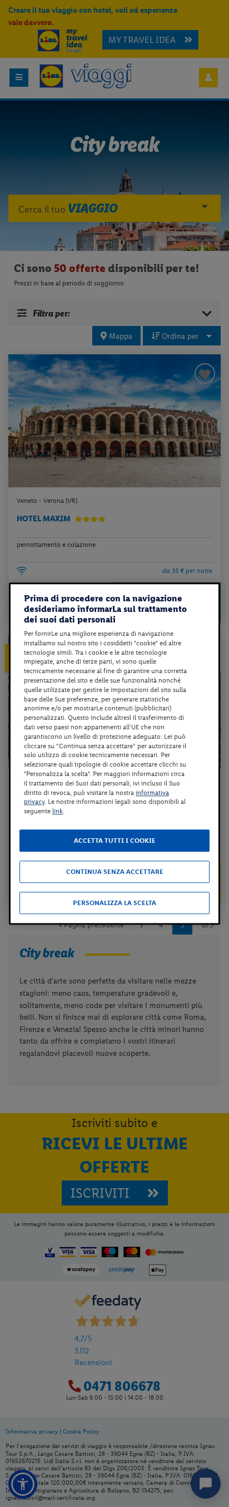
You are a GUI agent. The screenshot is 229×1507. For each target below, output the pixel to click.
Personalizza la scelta (114, 903)
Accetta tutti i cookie (115, 840)
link (57, 811)
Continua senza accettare (114, 872)
